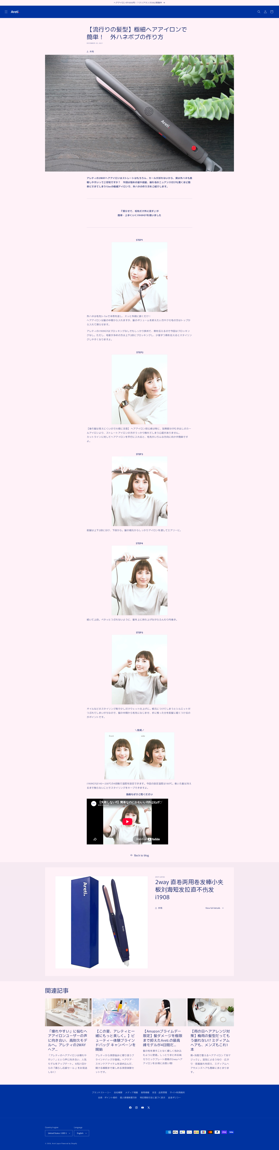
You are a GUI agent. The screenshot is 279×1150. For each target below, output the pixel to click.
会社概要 (118, 1092)
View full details (212, 907)
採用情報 (145, 1092)
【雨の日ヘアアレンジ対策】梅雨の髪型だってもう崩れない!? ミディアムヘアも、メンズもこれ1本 (210, 1040)
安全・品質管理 (159, 1092)
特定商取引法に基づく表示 (152, 1097)
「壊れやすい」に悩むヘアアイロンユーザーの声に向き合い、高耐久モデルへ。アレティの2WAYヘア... (67, 1040)
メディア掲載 (131, 1092)
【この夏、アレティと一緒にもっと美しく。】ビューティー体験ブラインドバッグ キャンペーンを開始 (115, 1040)
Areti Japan (56, 1143)
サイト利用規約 (177, 1092)
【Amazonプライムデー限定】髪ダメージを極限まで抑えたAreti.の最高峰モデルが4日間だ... (162, 1038)
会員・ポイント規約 (107, 1097)
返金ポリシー (174, 1097)
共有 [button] (92, 51)
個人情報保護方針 (128, 1097)
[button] (6, 12)
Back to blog (141, 855)
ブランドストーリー (101, 1092)
